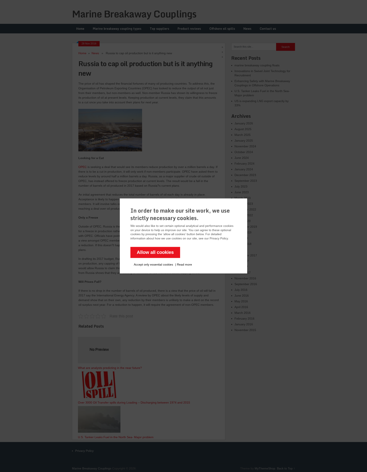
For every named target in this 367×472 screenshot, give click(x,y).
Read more (184, 264)
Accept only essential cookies (153, 264)
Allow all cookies (155, 252)
